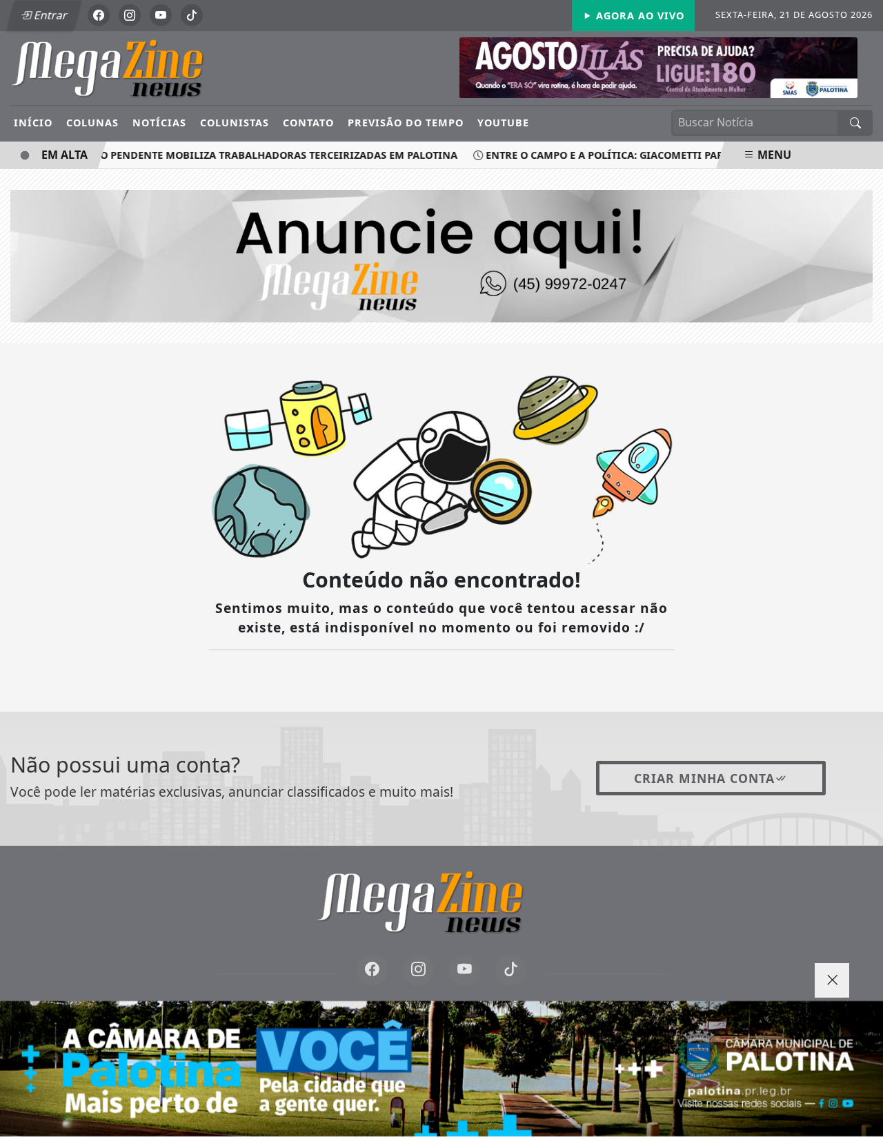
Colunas (92, 122)
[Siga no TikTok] (192, 15)
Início (33, 122)
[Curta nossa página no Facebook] (372, 970)
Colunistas (234, 122)
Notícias (159, 122)
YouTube (503, 122)
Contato (308, 122)
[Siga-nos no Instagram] (418, 970)
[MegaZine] (127, 67)
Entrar (50, 15)
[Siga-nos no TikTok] (510, 970)
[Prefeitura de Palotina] (658, 66)
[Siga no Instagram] (130, 15)
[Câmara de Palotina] (441, 1068)
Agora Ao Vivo (638, 15)
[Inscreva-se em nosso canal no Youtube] (464, 970)
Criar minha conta (704, 778)
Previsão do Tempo (406, 122)
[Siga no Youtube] (161, 15)
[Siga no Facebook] (99, 15)
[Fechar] (832, 980)
